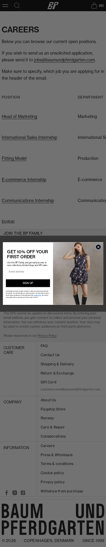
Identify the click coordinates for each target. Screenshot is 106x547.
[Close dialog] (98, 246)
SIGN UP (28, 283)
